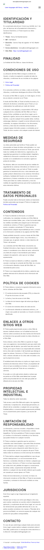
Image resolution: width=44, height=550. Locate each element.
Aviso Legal (9, 82)
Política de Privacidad (12, 85)
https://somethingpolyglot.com (22, 51)
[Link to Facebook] (29, 544)
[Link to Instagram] (32, 544)
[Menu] (39, 7)
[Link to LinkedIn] (39, 544)
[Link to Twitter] (26, 544)
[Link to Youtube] (35, 544)
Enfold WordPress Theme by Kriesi (30, 542)
